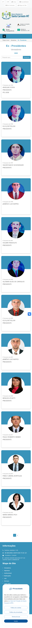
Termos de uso (16, 616)
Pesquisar (27, 57)
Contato (14, 555)
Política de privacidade (15, 612)
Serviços (6, 581)
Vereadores (13, 40)
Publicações (7, 576)
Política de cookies (16, 607)
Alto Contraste (11, 5)
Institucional (8, 573)
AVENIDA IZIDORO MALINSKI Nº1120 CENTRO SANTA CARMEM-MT (14, 558)
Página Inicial (6, 40)
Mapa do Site (22, 5)
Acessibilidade (25, 2)
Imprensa (7, 570)
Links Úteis (7, 583)
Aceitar (16, 621)
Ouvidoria (8, 555)
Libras (14, 2)
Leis (5, 578)
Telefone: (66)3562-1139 (11, 550)
